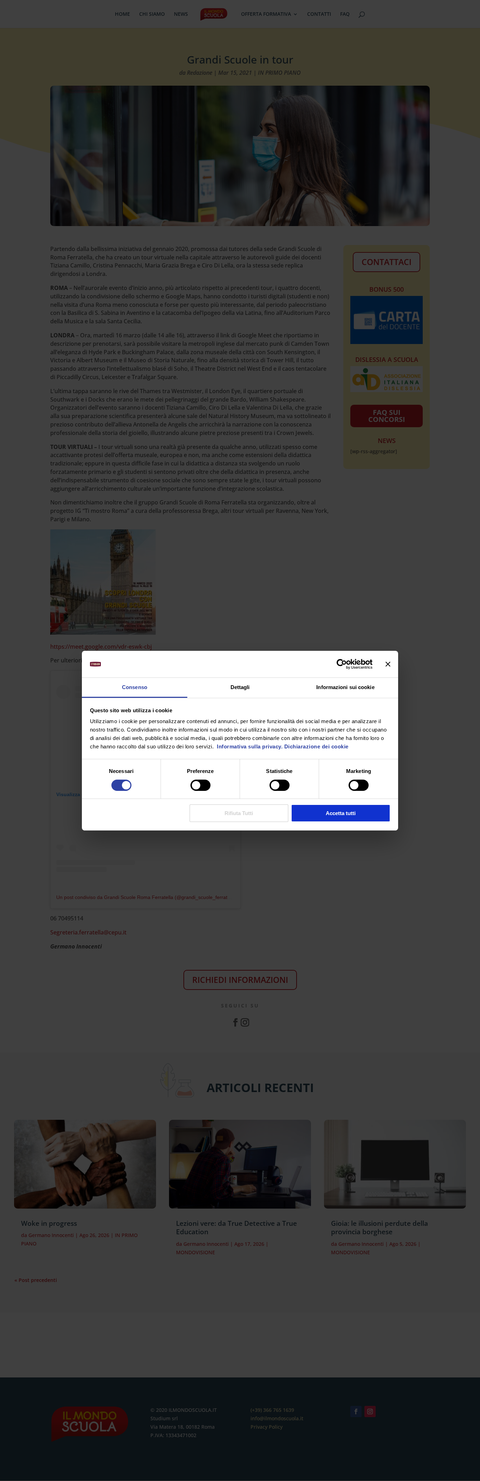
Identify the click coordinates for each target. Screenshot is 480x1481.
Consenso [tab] (134, 687)
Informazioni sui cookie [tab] (345, 687)
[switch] (200, 785)
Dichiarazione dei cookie (316, 746)
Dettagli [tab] (240, 687)
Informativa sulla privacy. (249, 746)
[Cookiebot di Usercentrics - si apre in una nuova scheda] (341, 664)
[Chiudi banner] (387, 664)
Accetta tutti (341, 813)
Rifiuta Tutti (239, 813)
